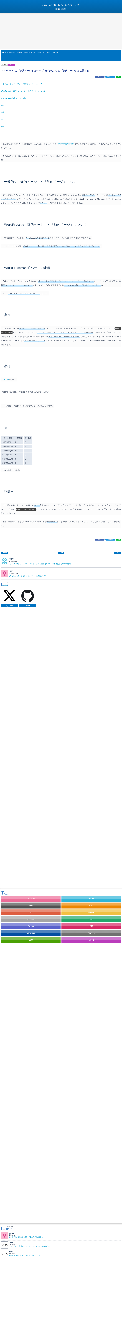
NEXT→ (117, 553)
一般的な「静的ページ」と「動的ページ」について (22, 84)
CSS (91, 905)
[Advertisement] (61, 31)
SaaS (30, 905)
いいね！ (100, 77)
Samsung (31, 933)
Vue (91, 919)
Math (31, 940)
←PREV (4, 553)
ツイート (110, 77)
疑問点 (4, 126)
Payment (91, 933)
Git (31, 912)
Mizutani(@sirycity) (66, 144)
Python (31, 926)
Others (11, 64)
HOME (61, 553)
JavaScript (30, 898)
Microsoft (31, 919)
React (91, 898)
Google (91, 912)
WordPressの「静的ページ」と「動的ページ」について (24, 91)
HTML (91, 926)
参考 (4, 112)
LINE (118, 77)
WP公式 (6, 379)
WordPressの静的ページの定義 (14, 98)
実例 (4, 105)
